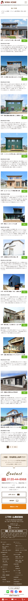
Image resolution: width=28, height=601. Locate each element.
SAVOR (4, 554)
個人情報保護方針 (18, 583)
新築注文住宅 (4, 552)
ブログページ (4, 567)
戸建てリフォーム (18, 545)
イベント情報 (17, 570)
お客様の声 (17, 568)
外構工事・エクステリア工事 (21, 550)
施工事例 (16, 564)
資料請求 (12, 500)
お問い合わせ (11, 494)
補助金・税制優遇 (6, 575)
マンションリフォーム (19, 548)
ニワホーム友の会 (14, 588)
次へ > (15, 447)
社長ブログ (5, 569)
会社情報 (4, 579)
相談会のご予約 (14, 506)
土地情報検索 (5, 564)
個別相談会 (17, 581)
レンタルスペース (19, 575)
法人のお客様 (17, 554)
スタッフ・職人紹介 (6, 581)
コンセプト (4, 542)
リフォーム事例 (18, 552)
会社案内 (4, 577)
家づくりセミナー (18, 579)
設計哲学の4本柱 (6, 559)
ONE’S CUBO (5, 556)
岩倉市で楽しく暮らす (7, 550)
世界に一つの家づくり (7, 544)
